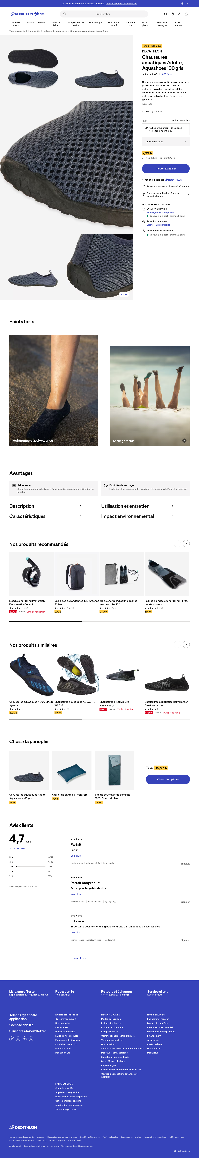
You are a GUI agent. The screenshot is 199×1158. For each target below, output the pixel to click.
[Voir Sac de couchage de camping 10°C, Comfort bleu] (114, 770)
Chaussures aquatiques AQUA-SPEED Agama (31, 703)
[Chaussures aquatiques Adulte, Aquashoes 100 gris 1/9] (99, 68)
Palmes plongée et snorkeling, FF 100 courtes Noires (166, 602)
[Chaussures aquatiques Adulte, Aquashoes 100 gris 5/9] (99, 267)
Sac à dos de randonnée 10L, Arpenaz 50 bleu (76, 602)
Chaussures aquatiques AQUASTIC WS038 (74, 703)
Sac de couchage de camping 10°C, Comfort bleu (112, 796)
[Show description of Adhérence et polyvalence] (92, 440)
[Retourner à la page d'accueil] (27, 14)
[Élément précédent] (177, 543)
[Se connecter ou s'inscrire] (179, 13)
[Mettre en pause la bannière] (182, 3)
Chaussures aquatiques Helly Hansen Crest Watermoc (166, 703)
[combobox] (166, 141)
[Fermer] (187, 3)
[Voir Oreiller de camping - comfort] (71, 770)
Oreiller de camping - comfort (69, 794)
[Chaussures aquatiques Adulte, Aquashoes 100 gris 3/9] (66, 167)
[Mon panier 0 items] (186, 13)
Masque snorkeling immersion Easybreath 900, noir (27, 602)
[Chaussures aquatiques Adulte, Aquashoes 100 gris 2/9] (33, 68)
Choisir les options (168, 779)
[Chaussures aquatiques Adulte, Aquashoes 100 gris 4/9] (33, 267)
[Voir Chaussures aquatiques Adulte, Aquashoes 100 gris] (29, 770)
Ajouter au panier (166, 168)
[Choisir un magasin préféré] (165, 13)
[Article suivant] (186, 543)
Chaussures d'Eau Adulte (114, 701)
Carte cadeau (179, 24)
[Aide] (172, 13)
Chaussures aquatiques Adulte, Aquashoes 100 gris (27, 796)
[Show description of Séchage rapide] (184, 441)
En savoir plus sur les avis (21, 886)
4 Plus (124, 294)
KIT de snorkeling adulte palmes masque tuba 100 (118, 602)
